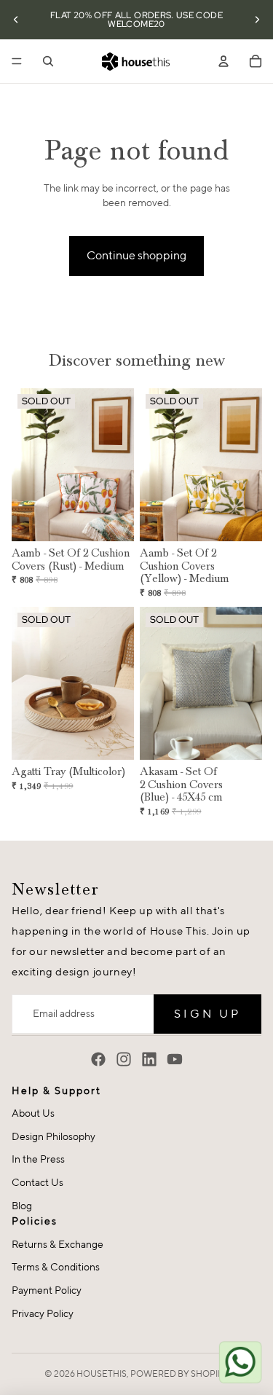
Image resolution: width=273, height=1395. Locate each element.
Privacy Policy (43, 1313)
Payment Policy (47, 1290)
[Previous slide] (16, 20)
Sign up (207, 1014)
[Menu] (16, 61)
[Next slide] (257, 20)
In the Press (38, 1159)
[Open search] (48, 61)
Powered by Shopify (179, 1373)
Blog (22, 1205)
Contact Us (37, 1182)
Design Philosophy (53, 1136)
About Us (33, 1113)
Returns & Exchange (57, 1244)
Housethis (101, 1373)
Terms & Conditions (56, 1267)
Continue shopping (136, 255)
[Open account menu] (223, 61)
